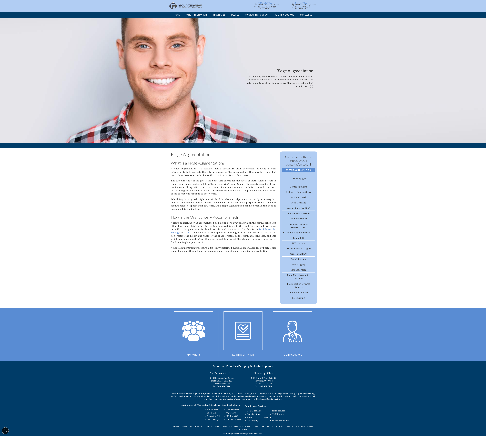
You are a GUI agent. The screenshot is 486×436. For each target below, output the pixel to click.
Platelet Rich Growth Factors (298, 285)
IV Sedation (298, 243)
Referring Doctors (284, 15)
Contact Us (306, 15)
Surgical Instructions (256, 15)
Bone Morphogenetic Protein (298, 277)
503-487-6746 (300, 9)
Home (177, 15)
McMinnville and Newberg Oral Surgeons (190, 393)
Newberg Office (301, 3)
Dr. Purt (188, 232)
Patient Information (196, 15)
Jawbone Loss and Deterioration (298, 225)
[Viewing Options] (5, 430)
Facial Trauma (298, 259)
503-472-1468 (263, 9)
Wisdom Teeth (298, 197)
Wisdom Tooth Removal (257, 417)
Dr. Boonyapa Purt (265, 393)
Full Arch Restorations (298, 192)
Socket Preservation (299, 213)
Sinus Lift (298, 237)
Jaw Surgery (298, 264)
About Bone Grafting (298, 207)
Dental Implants (298, 186)
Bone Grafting (298, 202)
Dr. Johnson (265, 229)
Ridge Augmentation (298, 232)
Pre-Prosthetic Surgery (298, 248)
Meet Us (235, 15)
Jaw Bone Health (299, 218)
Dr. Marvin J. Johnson (220, 393)
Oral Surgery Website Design (236, 433)
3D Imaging (298, 297)
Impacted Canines (298, 292)
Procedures (219, 15)
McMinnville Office (265, 3)
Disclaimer (307, 426)
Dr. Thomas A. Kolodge (241, 393)
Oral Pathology (298, 253)
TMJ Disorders (298, 269)
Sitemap (243, 429)
